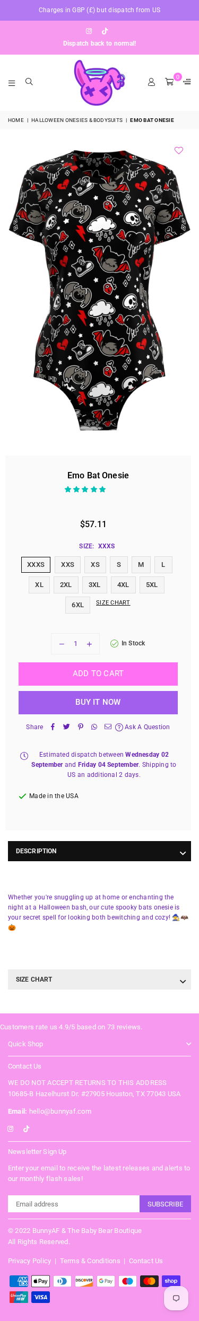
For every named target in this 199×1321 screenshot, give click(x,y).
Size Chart (113, 602)
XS (95, 564)
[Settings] (184, 82)
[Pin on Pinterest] (81, 727)
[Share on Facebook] (53, 727)
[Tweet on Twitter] (67, 727)
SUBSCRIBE (165, 1204)
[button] (86, 489)
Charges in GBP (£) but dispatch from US (99, 10)
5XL (152, 585)
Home (16, 120)
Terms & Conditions (90, 1261)
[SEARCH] (29, 82)
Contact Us (146, 1261)
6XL (78, 605)
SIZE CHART (34, 979)
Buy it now (97, 702)
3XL (95, 585)
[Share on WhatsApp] (94, 727)
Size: (97, 546)
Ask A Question (146, 727)
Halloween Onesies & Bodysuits (77, 120)
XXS (67, 564)
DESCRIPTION (36, 851)
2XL (66, 585)
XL (39, 585)
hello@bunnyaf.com (49, 1111)
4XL (123, 585)
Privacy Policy (29, 1261)
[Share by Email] (108, 727)
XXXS (36, 564)
